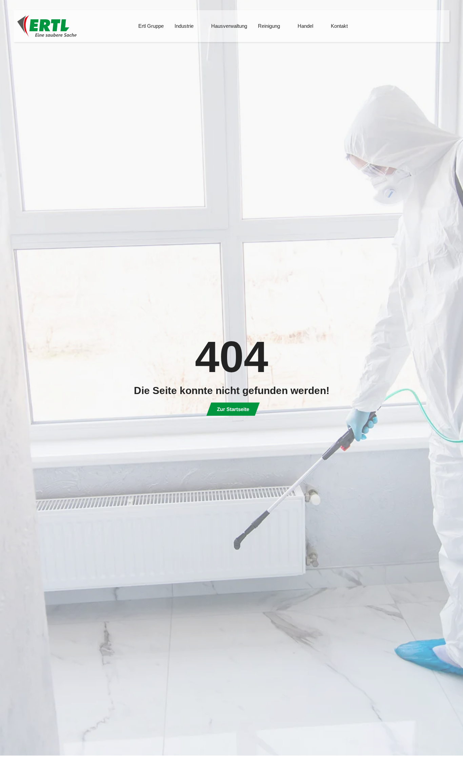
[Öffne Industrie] (197, 26)
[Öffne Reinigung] (284, 26)
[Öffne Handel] (317, 26)
